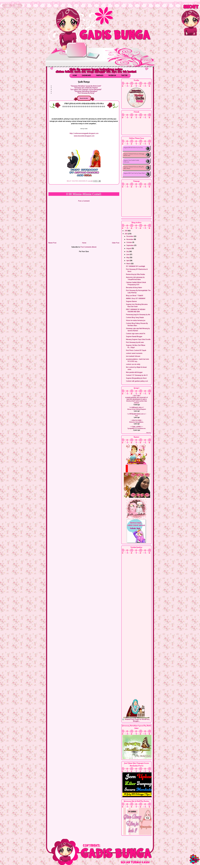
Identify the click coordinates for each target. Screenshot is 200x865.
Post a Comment (84, 201)
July (127, 251)
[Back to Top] (194, 859)
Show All (148, 432)
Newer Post (52, 243)
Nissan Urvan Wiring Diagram (136, 409)
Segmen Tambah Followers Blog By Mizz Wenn (134, 167)
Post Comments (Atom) (88, 247)
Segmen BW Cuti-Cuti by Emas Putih (134, 173)
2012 (126, 234)
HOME (75, 75)
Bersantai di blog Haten (134, 287)
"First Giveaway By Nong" (86, 93)
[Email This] (94, 181)
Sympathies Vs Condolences (137, 428)
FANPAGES (99, 75)
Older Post (115, 243)
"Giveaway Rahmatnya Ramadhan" (86, 91)
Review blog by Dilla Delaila (135, 274)
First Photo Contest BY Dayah (136, 350)
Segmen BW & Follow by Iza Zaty (133, 147)
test (136, 415)
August (129, 248)
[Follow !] (17, 7)
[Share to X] (98, 181)
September (130, 245)
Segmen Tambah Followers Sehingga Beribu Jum (134, 154)
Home (84, 243)
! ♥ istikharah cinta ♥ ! (136, 407)
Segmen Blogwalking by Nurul (136, 378)
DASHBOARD (86, 75)
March (128, 263)
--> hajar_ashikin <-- (136, 426)
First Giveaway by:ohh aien (135, 342)
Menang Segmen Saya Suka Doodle (138, 339)
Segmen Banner (131, 301)
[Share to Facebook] (100, 181)
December (130, 236)
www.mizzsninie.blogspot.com (84, 136)
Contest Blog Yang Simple (135, 317)
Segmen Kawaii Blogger (134, 336)
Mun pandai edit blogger (134, 372)
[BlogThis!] (96, 181)
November (130, 239)
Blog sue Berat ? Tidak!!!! (134, 295)
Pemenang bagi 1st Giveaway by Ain (138, 314)
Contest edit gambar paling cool (137, 381)
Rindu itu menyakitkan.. (136, 422)
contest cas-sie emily (133, 364)
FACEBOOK (112, 75)
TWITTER (124, 75)
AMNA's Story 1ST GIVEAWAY (135, 298)
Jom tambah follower (133, 356)
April (128, 260)
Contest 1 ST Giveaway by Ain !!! (137, 375)
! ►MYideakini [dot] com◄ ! (136, 414)
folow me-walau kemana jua (135, 320)
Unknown (82, 181)
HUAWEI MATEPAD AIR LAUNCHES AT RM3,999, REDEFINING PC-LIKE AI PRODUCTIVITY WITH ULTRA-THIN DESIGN (136, 400)
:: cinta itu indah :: (136, 420)
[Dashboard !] (7, 7)
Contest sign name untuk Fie (135, 333)
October (129, 242)
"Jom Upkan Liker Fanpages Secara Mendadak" (86, 89)
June (128, 254)
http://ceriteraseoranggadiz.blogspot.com (84, 133)
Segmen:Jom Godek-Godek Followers (131, 161)
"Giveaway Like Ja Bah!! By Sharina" (86, 88)
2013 (126, 231)
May (128, 257)
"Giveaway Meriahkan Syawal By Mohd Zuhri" (86, 86)
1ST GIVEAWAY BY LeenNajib (135, 266)
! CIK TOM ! (136, 396)
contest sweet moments (134, 353)
